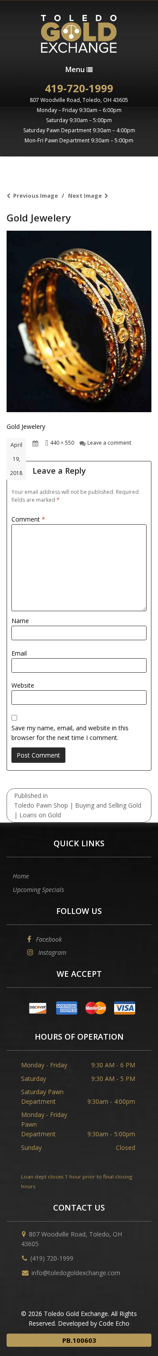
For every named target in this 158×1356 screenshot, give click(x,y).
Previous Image (35, 195)
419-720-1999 (79, 88)
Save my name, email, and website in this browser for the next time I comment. (70, 733)
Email (19, 653)
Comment (28, 519)
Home (21, 876)
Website (22, 685)
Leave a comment (109, 442)
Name (20, 620)
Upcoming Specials (38, 889)
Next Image (85, 195)
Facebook (48, 939)
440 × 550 (62, 442)
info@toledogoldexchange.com (76, 1273)
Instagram (51, 952)
